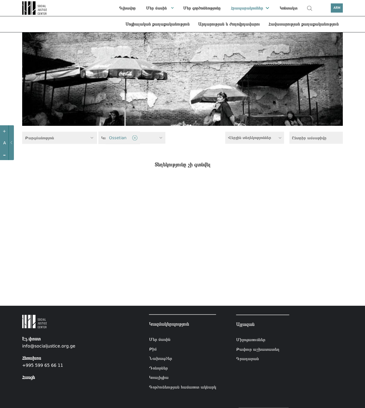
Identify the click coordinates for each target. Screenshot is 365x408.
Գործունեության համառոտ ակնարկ (182, 387)
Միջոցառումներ (250, 339)
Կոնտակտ (288, 8)
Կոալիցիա (159, 377)
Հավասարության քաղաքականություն (304, 24)
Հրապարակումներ (247, 8)
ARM (336, 8)
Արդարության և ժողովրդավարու (229, 24)
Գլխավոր (127, 8)
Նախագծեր (160, 358)
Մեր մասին (156, 8)
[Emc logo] (35, 8)
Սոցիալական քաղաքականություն (158, 24)
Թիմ (153, 348)
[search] (310, 8)
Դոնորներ (158, 368)
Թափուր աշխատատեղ (257, 349)
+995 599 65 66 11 (42, 365)
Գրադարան (247, 358)
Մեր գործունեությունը (201, 8)
